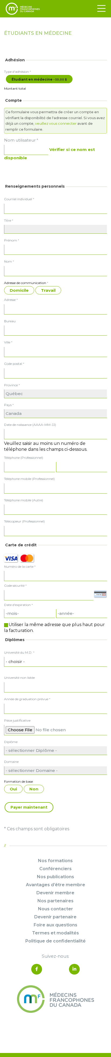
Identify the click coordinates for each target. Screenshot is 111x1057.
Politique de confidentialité (55, 941)
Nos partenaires (55, 900)
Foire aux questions (55, 924)
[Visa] (11, 558)
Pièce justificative (17, 720)
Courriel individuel (19, 199)
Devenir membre (55, 892)
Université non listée (19, 678)
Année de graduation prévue (27, 699)
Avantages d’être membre (55, 884)
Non (33, 788)
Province (12, 385)
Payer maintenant (29, 807)
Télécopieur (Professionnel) (24, 521)
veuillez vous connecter (56, 123)
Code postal (14, 364)
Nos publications (55, 876)
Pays (9, 405)
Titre (8, 220)
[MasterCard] (27, 558)
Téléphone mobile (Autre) (23, 500)
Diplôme (11, 742)
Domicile (19, 290)
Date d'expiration (17, 605)
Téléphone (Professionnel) (23, 458)
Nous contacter (55, 908)
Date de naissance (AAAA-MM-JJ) (30, 425)
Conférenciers (55, 868)
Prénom (11, 240)
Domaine (11, 762)
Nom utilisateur (21, 140)
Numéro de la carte (18, 567)
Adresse (11, 300)
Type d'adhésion (17, 72)
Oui (13, 788)
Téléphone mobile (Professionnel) (29, 479)
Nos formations (55, 860)
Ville (8, 342)
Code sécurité (14, 586)
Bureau (10, 321)
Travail (48, 290)
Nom (9, 261)
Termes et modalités (55, 932)
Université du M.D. (19, 652)
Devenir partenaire (55, 916)
